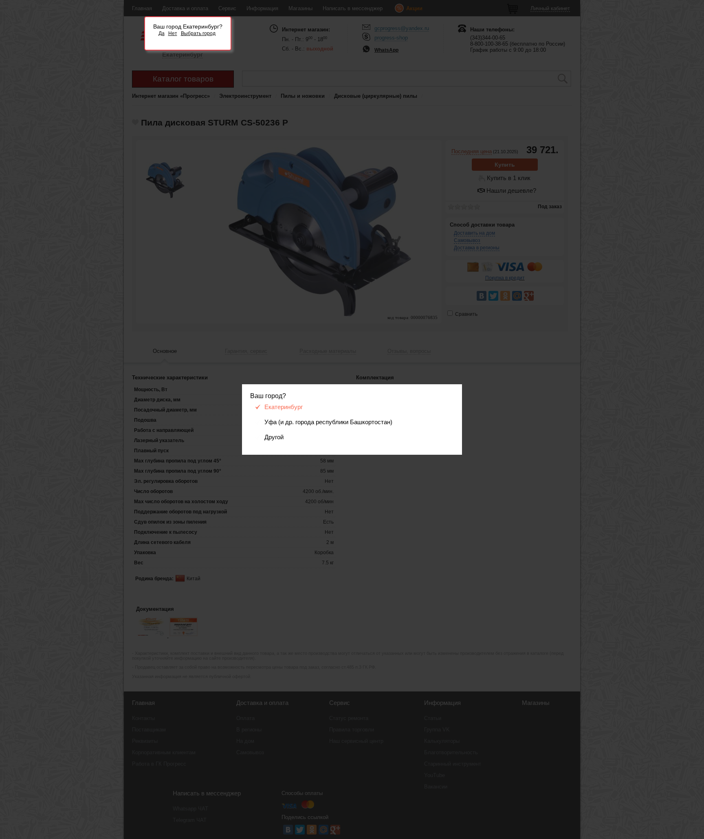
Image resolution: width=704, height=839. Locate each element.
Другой (274, 437)
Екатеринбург (283, 407)
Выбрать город (198, 33)
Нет (172, 33)
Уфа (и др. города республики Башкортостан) (328, 422)
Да (161, 33)
